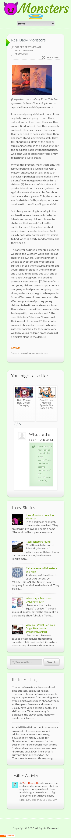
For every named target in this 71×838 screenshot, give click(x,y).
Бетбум (15, 347)
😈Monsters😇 (35, 15)
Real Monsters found (38, 541)
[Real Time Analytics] (7, 836)
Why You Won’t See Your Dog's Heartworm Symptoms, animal (40, 628)
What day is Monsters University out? (39, 600)
